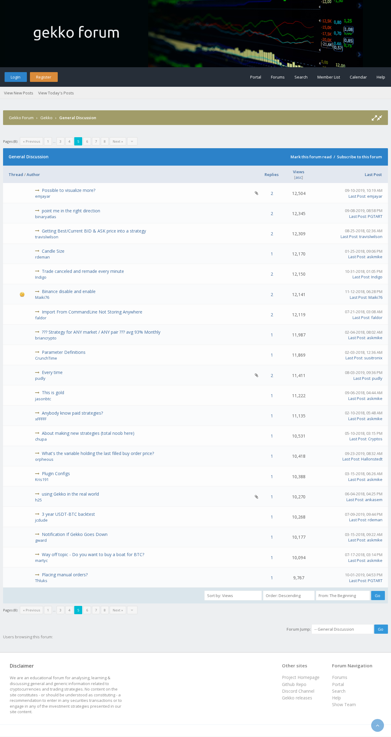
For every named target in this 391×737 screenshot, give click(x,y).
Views (298, 171)
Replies (272, 174)
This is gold (53, 392)
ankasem (373, 499)
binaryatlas (45, 216)
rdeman (42, 257)
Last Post (373, 174)
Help (381, 77)
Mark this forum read (311, 157)
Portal (255, 77)
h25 (38, 500)
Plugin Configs (56, 473)
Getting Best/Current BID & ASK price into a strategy (94, 231)
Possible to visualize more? (68, 190)
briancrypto (46, 338)
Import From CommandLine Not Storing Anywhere (92, 312)
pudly (40, 378)
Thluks (41, 580)
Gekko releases (297, 698)
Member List (328, 77)
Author (33, 174)
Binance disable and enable (69, 291)
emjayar (42, 196)
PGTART (375, 216)
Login (15, 77)
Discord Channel (298, 691)
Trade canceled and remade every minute (83, 271)
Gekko (46, 117)
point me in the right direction (71, 211)
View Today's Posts (56, 93)
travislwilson (46, 237)
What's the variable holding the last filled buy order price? (98, 453)
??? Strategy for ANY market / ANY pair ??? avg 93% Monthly (101, 332)
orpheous (44, 459)
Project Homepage (301, 677)
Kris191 (42, 479)
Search (301, 77)
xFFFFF (40, 419)
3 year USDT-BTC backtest (68, 514)
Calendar (358, 77)
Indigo (40, 277)
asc (298, 177)
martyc (41, 560)
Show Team (344, 704)
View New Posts (18, 93)
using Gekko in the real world (70, 494)
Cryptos (375, 439)
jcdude (41, 520)
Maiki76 (42, 297)
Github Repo (294, 684)
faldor (40, 318)
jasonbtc (43, 399)
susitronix (373, 358)
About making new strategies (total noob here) (88, 433)
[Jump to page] (132, 141)
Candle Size (53, 251)
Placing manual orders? (65, 575)
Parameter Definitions (64, 352)
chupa (41, 439)
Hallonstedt (371, 459)
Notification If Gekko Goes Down (75, 534)
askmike (374, 256)
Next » (118, 141)
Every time (52, 372)
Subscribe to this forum (359, 157)
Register (43, 77)
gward (41, 540)
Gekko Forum (21, 117)
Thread (16, 174)
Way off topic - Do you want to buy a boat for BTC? (93, 554)
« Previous (31, 141)
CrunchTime (46, 358)
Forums (278, 77)
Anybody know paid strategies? (72, 413)
